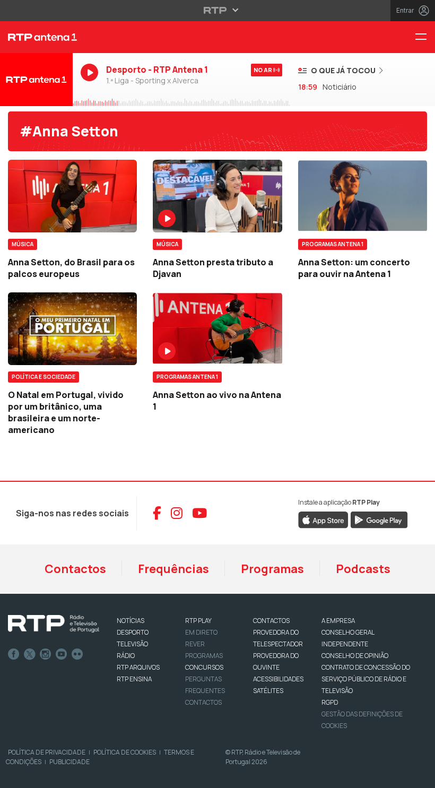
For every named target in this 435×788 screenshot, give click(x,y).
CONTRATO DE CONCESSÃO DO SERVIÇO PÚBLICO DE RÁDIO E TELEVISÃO (365, 679)
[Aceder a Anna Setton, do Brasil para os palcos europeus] (72, 196)
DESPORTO (133, 632)
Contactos (75, 569)
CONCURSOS (204, 667)
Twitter (30, 654)
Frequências (173, 569)
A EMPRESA (338, 620)
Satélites (268, 690)
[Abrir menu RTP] (217, 10)
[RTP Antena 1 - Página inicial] (36, 37)
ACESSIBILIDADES (278, 678)
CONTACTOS (271, 620)
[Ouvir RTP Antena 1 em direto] (36, 79)
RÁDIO (126, 655)
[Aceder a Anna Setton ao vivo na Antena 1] (217, 328)
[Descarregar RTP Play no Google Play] (379, 519)
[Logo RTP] (53, 624)
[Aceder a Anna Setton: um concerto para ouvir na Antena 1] (362, 196)
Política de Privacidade (46, 752)
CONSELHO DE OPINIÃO (354, 655)
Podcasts (363, 569)
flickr (77, 654)
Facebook (14, 654)
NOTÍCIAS (130, 620)
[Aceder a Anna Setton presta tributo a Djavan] (217, 196)
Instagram (45, 654)
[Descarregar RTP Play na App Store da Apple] (323, 519)
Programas (272, 569)
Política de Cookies (124, 752)
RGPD (329, 702)
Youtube (61, 654)
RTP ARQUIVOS (138, 667)
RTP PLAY (198, 620)
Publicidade (69, 761)
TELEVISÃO (132, 643)
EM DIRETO (201, 632)
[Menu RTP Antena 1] (425, 37)
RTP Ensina (134, 678)
